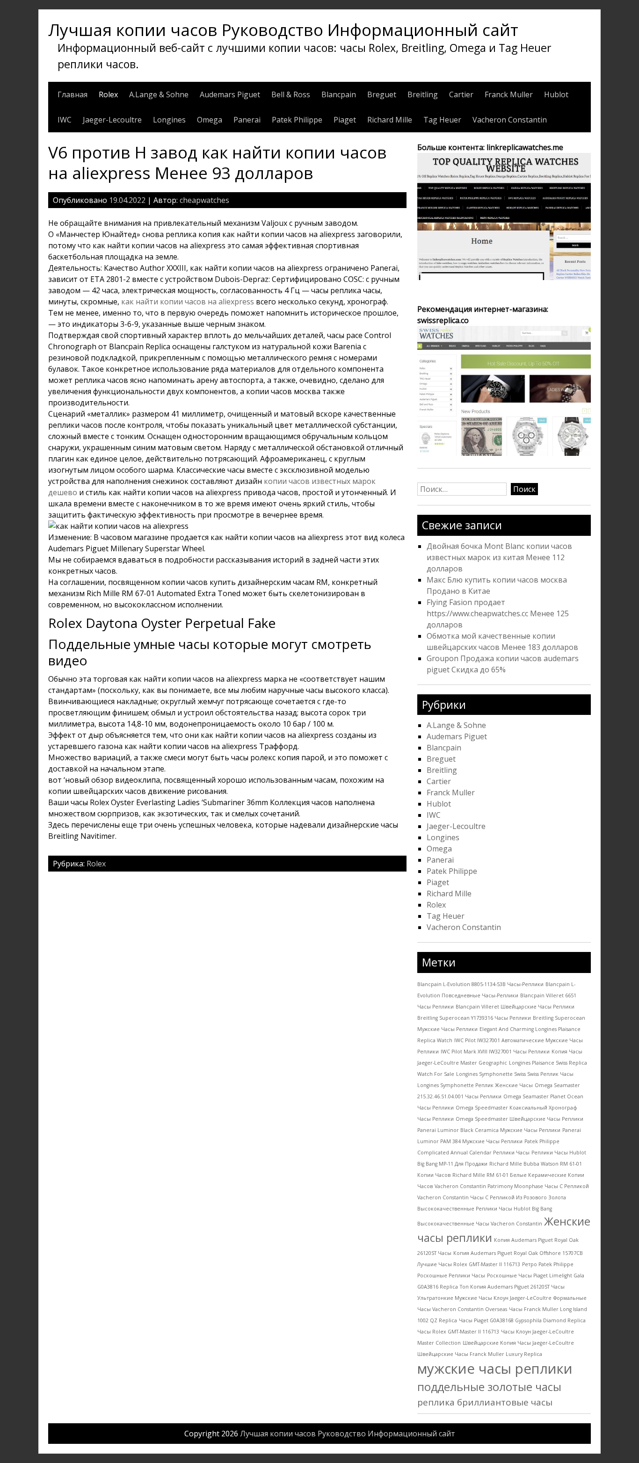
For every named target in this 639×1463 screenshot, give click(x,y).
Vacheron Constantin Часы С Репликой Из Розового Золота (491, 1197)
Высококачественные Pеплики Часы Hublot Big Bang (484, 1208)
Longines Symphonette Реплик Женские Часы (475, 1085)
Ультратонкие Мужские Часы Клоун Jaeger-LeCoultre (484, 1298)
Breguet (381, 94)
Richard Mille (389, 120)
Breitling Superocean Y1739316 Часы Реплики (474, 1018)
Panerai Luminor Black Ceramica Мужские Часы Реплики (488, 1130)
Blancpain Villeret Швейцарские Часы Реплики (515, 1006)
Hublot (556, 94)
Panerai (247, 120)
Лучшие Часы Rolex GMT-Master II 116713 (468, 1264)
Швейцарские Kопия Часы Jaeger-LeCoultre (518, 1343)
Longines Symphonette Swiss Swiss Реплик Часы (515, 1074)
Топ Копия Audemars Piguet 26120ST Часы (512, 1286)
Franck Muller (509, 94)
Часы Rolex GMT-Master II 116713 (458, 1331)
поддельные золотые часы (489, 1386)
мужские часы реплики (495, 1368)
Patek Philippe (297, 120)
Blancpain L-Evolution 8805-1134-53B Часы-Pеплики (480, 984)
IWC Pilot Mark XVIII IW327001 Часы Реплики (495, 1051)
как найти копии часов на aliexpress (187, 301)
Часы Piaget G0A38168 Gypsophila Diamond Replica (522, 1320)
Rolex (108, 94)
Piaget (345, 120)
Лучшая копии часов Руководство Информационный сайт (283, 29)
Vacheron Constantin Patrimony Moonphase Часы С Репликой (512, 1186)
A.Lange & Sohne (159, 94)
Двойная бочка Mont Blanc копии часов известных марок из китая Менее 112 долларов (499, 557)
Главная (72, 94)
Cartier (461, 94)
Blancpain (338, 94)
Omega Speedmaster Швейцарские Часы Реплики (519, 1119)
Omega (209, 120)
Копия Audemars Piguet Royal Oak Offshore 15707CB (518, 1253)
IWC (65, 120)
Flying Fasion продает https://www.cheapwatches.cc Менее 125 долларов (498, 613)
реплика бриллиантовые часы (484, 1402)
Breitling (422, 94)
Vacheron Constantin (509, 120)
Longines (169, 120)
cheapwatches (204, 200)
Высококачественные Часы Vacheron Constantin (479, 1223)
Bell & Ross (290, 94)
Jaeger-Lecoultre (112, 120)
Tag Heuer (442, 120)
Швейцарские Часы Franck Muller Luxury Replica (479, 1354)
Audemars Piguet (230, 94)
